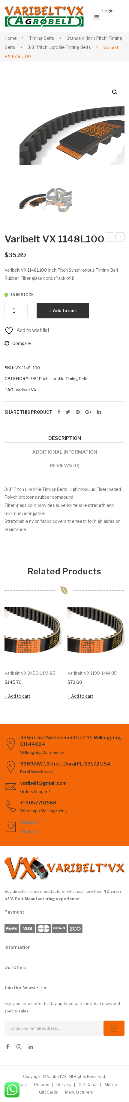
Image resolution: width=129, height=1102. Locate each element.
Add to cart (65, 310)
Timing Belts (41, 38)
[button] (115, 92)
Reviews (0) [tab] (65, 466)
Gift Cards (88, 1084)
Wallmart (31, 832)
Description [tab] (64, 438)
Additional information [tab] (64, 452)
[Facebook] (59, 412)
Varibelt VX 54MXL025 (120, 238)
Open (96, 16)
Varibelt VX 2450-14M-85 (29, 673)
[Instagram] (18, 1047)
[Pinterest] (78, 412)
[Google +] (88, 412)
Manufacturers (79, 1092)
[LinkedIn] (99, 412)
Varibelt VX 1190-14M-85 (92, 673)
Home (10, 38)
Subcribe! (114, 1028)
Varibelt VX (26, 389)
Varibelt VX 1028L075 (110, 238)
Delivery (63, 1084)
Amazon (30, 822)
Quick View (54, 657)
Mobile (111, 1084)
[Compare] (54, 628)
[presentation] (10, 654)
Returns (41, 1084)
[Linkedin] (30, 1047)
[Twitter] (68, 412)
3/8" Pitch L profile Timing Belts (59, 47)
